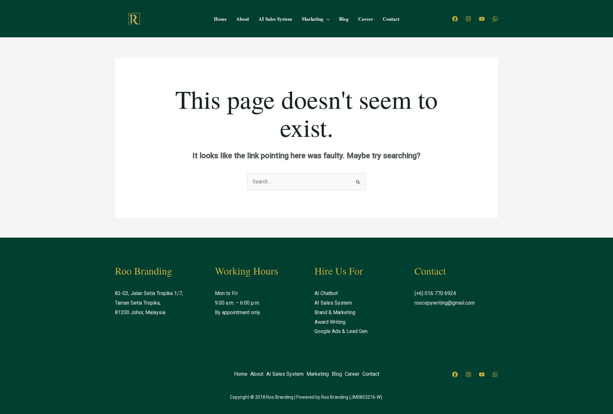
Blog (344, 18)
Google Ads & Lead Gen (340, 331)
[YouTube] (482, 19)
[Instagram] (468, 19)
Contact (391, 18)
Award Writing (329, 322)
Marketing (312, 18)
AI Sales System (275, 18)
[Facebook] (455, 19)
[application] (326, 19)
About (242, 18)
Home (220, 18)
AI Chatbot (326, 293)
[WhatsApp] (495, 19)
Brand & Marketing (334, 312)
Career (365, 18)
